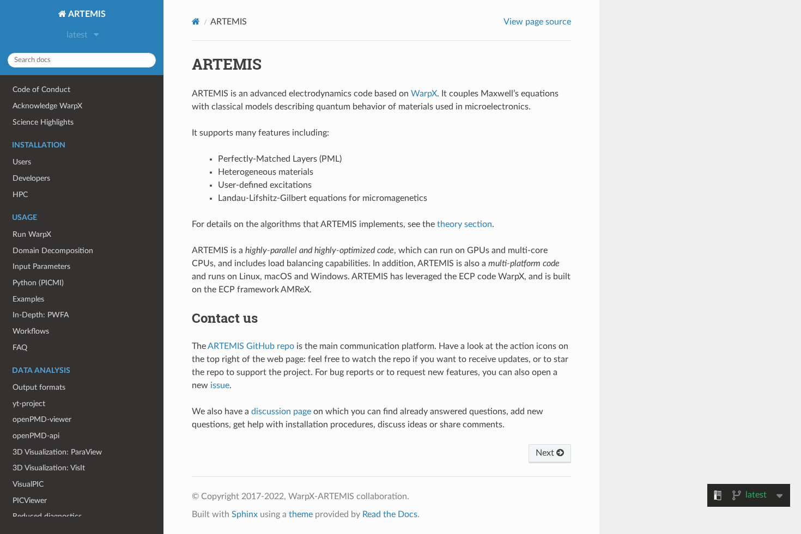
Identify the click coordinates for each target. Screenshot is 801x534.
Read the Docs (389, 514)
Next (546, 453)
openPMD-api (36, 436)
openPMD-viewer (42, 419)
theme (301, 514)
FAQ (20, 347)
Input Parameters (41, 266)
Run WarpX (32, 234)
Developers (31, 178)
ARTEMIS (86, 14)
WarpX (424, 93)
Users (22, 162)
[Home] (196, 21)
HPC (20, 195)
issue (219, 385)
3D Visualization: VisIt (49, 468)
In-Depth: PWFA (41, 315)
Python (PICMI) (38, 283)
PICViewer (30, 500)
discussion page (281, 411)
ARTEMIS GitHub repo (251, 346)
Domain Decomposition (53, 251)
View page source (537, 21)
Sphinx (245, 514)
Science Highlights (43, 122)
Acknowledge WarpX (47, 106)
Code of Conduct (41, 89)
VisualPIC (28, 484)
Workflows (31, 331)
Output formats (39, 387)
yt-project (29, 404)
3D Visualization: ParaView (57, 452)
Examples (28, 299)
